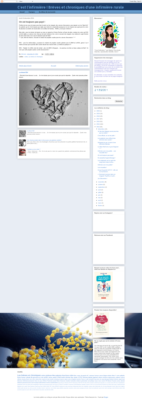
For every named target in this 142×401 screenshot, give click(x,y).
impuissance (111, 377)
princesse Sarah (88, 388)
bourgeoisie (102, 382)
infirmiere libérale (87, 377)
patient (55, 377)
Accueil (22, 12)
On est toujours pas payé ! (106, 155)
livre (31, 379)
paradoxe (71, 388)
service (48, 382)
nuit (89, 381)
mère (33, 379)
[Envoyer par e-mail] (46, 54)
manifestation (36, 384)
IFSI (81, 382)
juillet (100, 192)
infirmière (67, 377)
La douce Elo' (23, 72)
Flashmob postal (51, 381)
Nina (86, 382)
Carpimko (83, 384)
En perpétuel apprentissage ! (106, 158)
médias (54, 388)
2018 (98, 116)
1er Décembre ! (102, 178)
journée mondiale (37, 388)
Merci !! (114, 375)
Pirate (41, 386)
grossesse (25, 382)
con (106, 382)
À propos (32, 12)
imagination (20, 384)
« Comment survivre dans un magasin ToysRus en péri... (107, 175)
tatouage (106, 379)
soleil (123, 388)
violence (118, 377)
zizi (34, 389)
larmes (50, 377)
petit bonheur (42, 382)
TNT (50, 386)
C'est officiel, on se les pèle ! (106, 135)
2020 (98, 111)
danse (112, 382)
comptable (86, 386)
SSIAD (47, 386)
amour (118, 381)
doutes (52, 379)
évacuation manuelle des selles (46, 389)
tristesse (105, 377)
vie (58, 384)
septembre (101, 187)
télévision (19, 381)
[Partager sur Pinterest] (53, 54)
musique (36, 382)
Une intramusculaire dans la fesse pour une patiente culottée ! (44, 140)
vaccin (27, 389)
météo (40, 384)
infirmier (19, 388)
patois (75, 388)
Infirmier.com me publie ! (105, 165)
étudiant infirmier (113, 379)
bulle (80, 386)
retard (113, 388)
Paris (29, 386)
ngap (58, 388)
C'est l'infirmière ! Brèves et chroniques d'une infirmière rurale (70, 7)
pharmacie (47, 384)
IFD (106, 381)
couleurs (90, 386)
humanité (91, 379)
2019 (98, 113)
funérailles (73, 381)
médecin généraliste (81, 381)
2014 (98, 127)
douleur (24, 379)
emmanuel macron (59, 379)
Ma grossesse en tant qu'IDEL (39, 377)
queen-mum (101, 388)
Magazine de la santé (22, 386)
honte (119, 386)
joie (29, 382)
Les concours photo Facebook (100, 384)
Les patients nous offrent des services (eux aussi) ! (107, 139)
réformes (117, 388)
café (87, 379)
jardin (22, 388)
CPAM (59, 377)
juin (99, 195)
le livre (32, 382)
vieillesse (48, 375)
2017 (98, 119)
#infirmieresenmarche (28, 381)
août (99, 190)
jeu (28, 388)
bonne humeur (21, 377)
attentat (123, 381)
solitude (28, 377)
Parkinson (32, 386)
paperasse (66, 388)
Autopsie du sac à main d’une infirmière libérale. (107, 143)
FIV (72, 382)
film (114, 382)
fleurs (27, 379)
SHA (88, 382)
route (56, 384)
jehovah (26, 388)
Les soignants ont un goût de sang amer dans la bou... (107, 161)
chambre (68, 381)
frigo (117, 386)
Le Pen (91, 384)
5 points (75, 384)
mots (52, 388)
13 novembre (65, 384)
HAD (79, 382)
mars (100, 203)
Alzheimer (66, 382)
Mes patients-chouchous (60, 375)
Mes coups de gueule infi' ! (81, 375)
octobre (100, 184)
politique (92, 381)
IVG (83, 382)
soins (43, 375)
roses (99, 381)
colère (26, 56)
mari (95, 379)
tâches (56, 382)
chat (82, 386)
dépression (109, 386)
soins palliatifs (121, 375)
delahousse (97, 386)
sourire (103, 381)
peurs (43, 384)
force (117, 382)
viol (33, 389)
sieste (120, 388)
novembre (101, 182)
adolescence (62, 386)
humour (97, 375)
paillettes (61, 388)
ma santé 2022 (29, 384)
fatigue (105, 375)
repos (96, 381)
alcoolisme (91, 382)
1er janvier (70, 384)
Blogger (106, 397)
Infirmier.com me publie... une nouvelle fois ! (107, 151)
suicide (52, 382)
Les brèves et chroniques (36, 56)
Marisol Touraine (112, 381)
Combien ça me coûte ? (33, 149)
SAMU (44, 386)
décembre (101, 129)
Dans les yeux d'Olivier (41, 381)
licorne (24, 384)
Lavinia (87, 384)
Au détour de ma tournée (47, 12)
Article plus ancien (82, 66)
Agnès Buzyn (61, 382)
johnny (31, 388)
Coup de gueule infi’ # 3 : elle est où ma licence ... (108, 170)
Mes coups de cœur (44, 379)
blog (98, 382)
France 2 (83, 379)
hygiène (123, 386)
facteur (113, 386)
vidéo (30, 389)
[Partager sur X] (49, 54)
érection (37, 389)
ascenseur (70, 386)
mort (123, 379)
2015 (98, 124)
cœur (94, 386)
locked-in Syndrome (45, 388)
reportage (109, 388)
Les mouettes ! (102, 167)
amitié (95, 382)
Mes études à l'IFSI (76, 377)
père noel (52, 384)
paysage (82, 388)
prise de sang (100, 379)
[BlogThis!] (48, 54)
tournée (79, 379)
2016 (98, 121)
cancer (101, 375)
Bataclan (79, 384)
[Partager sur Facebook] (51, 54)
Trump (53, 386)
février (100, 205)
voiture (37, 379)
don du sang (104, 386)
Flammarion (75, 382)
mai (99, 197)
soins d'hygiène (72, 379)
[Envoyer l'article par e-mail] (42, 54)
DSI (70, 382)
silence (100, 377)
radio (106, 388)
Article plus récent (25, 66)
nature (66, 379)
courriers (109, 382)
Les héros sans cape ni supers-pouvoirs (116, 384)
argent (120, 379)
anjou (66, 386)
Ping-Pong (37, 386)
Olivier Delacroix (60, 381)
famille (63, 377)
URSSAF (57, 386)
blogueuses (75, 386)
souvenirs (19, 389)
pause (78, 388)
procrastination (95, 388)
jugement (95, 377)
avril (99, 200)
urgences (24, 389)
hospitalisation (121, 382)
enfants (109, 375)
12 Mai (60, 384)
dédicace (19, 382)
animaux (91, 375)
